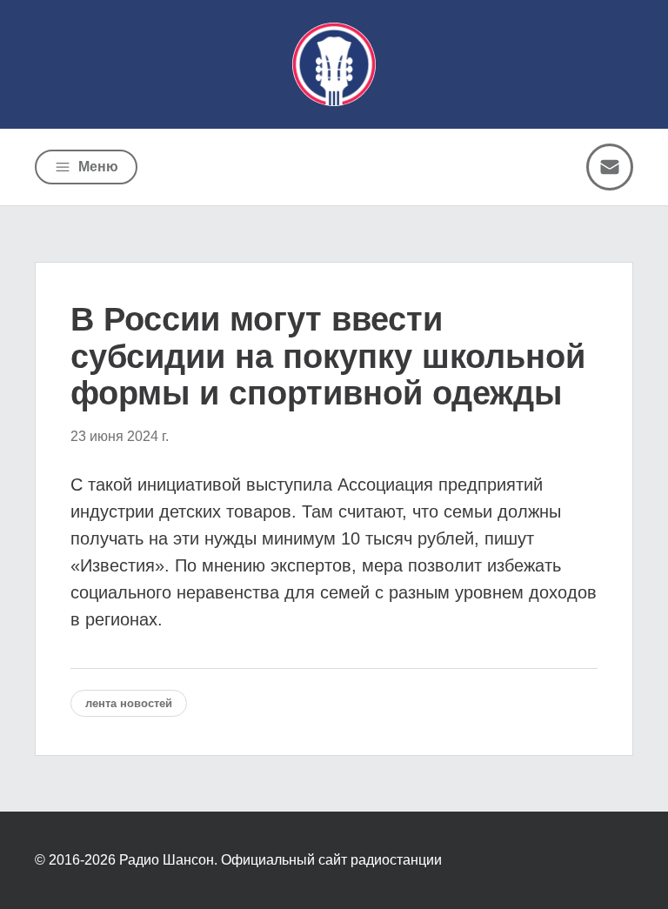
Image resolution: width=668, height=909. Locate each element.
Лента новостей (128, 703)
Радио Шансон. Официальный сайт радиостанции (280, 859)
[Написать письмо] (609, 167)
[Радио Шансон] (334, 64)
